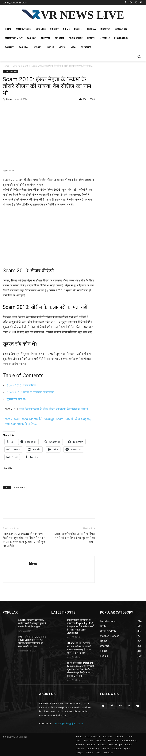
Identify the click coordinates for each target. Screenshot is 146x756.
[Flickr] (120, 705)
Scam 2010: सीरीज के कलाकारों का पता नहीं (30, 392)
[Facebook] (125, 3)
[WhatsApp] (32, 108)
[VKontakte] (137, 705)
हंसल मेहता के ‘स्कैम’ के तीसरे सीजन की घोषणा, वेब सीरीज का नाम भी (53, 409)
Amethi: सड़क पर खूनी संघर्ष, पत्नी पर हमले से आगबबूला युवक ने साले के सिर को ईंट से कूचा (32, 623)
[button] (138, 56)
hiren (9, 99)
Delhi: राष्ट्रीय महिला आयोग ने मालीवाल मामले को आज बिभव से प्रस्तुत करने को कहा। (75, 537)
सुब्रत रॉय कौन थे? (16, 399)
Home (6, 65)
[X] (136, 3)
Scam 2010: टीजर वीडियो (21, 385)
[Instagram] (131, 3)
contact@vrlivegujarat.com (67, 723)
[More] (42, 108)
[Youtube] (141, 3)
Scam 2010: (19, 487)
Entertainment (20, 65)
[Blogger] (103, 705)
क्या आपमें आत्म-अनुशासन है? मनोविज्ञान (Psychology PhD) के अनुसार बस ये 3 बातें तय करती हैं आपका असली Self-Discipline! (80, 626)
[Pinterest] (24, 108)
